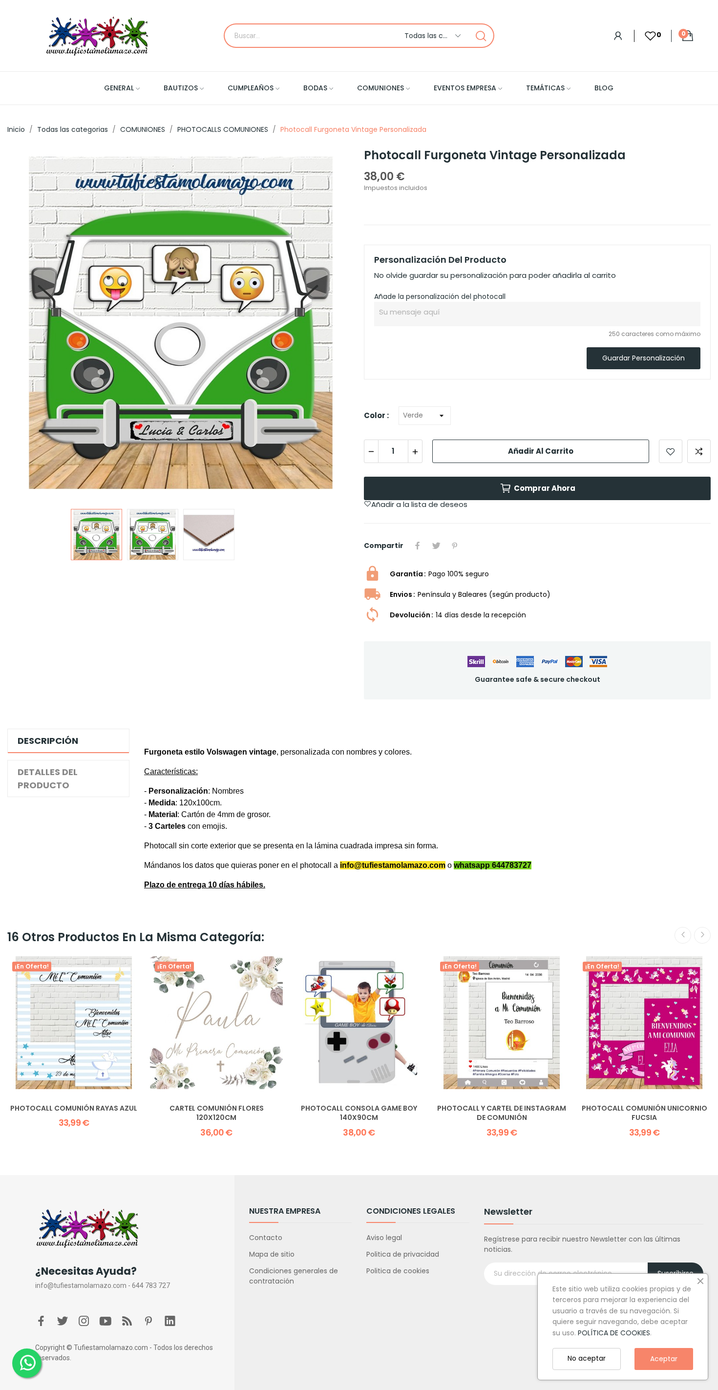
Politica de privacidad (402, 1254)
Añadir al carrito (540, 451)
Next (331, 324)
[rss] (127, 1321)
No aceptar (587, 1358)
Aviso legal (384, 1238)
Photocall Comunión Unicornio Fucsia (644, 1113)
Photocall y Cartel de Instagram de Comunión (501, 1113)
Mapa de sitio (272, 1254)
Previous (30, 324)
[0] (645, 36)
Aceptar (663, 1359)
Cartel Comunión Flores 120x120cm (216, 1113)
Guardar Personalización (643, 358)
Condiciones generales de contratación (293, 1276)
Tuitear (436, 545)
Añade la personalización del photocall (440, 296)
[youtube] (105, 1321)
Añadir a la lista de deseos (670, 451)
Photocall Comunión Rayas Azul (73, 1108)
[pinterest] (148, 1321)
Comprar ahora (544, 488)
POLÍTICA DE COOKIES (614, 1333)
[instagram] (84, 1321)
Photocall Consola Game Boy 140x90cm (359, 1113)
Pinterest (454, 545)
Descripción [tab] (48, 741)
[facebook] (41, 1321)
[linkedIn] (170, 1321)
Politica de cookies (397, 1271)
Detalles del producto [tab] (48, 778)
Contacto (265, 1238)
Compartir (417, 545)
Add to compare (699, 451)
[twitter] (62, 1321)
